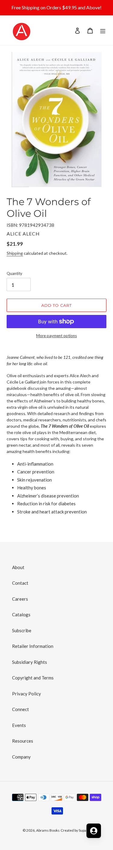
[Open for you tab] (93, 831)
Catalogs (21, 614)
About (18, 567)
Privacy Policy (26, 693)
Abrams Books (48, 830)
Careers (20, 599)
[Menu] (102, 30)
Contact (20, 583)
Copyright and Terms (33, 677)
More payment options (56, 335)
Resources (22, 741)
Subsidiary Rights (29, 662)
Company (21, 756)
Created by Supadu (75, 830)
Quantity (14, 273)
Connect (20, 709)
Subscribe (21, 630)
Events (19, 725)
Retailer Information (32, 646)
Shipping (15, 253)
